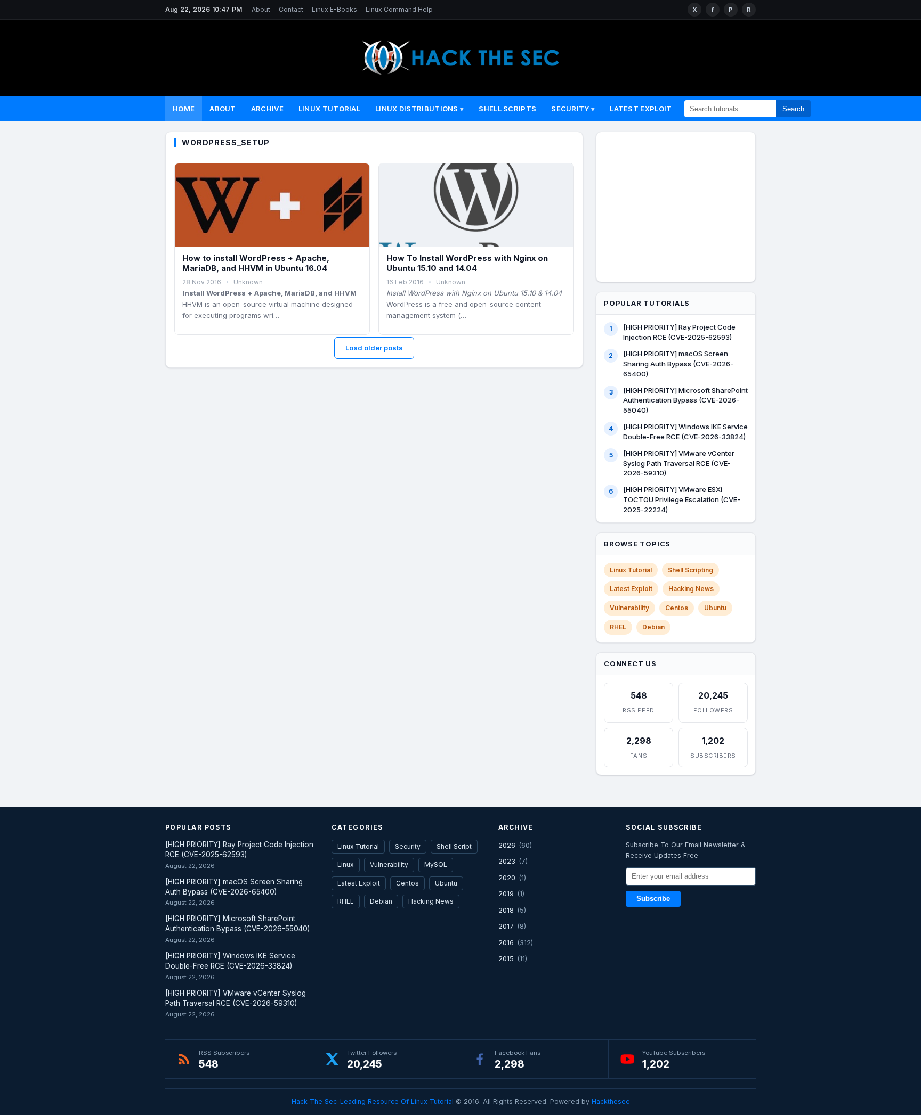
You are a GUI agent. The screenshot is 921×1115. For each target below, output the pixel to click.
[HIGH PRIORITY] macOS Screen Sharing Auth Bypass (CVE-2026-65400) (678, 363)
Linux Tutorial (329, 108)
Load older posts (374, 347)
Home (184, 108)
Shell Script (454, 846)
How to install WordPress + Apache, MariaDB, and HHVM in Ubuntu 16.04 (255, 263)
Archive (267, 108)
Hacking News (691, 589)
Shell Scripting (690, 570)
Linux (345, 864)
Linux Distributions (416, 108)
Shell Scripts (507, 108)
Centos (676, 608)
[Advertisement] (683, 205)
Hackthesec (610, 1101)
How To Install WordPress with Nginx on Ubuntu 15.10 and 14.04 (467, 263)
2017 (506, 926)
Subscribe (653, 899)
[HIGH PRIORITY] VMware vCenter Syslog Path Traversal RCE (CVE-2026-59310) (678, 463)
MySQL (435, 864)
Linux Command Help (399, 9)
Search (793, 109)
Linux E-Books (334, 9)
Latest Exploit (641, 108)
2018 (506, 910)
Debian (653, 627)
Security (570, 108)
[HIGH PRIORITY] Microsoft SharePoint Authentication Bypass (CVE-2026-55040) (685, 400)
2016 (506, 942)
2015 (506, 958)
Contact (291, 9)
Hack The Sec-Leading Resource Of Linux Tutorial (373, 1101)
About (261, 9)
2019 (506, 893)
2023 (506, 861)
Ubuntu (715, 608)
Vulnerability (629, 608)
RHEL (618, 627)
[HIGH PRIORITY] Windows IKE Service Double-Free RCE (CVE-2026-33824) (685, 431)
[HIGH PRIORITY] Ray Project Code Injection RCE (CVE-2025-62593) (679, 332)
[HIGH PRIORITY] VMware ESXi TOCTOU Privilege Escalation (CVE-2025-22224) (681, 499)
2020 (506, 877)
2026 (506, 845)
